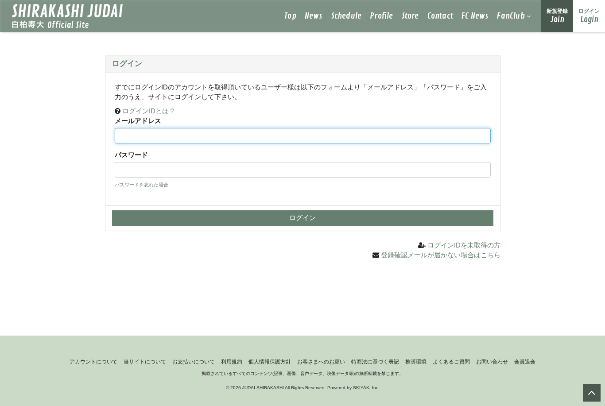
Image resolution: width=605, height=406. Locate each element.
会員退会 (524, 362)
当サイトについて (145, 362)
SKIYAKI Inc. (366, 387)
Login (589, 16)
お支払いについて (193, 362)
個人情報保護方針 (269, 362)
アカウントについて (93, 362)
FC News (475, 16)
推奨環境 (416, 362)
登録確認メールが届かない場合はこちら (440, 255)
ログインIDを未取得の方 (463, 245)
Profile (381, 16)
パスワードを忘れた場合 (141, 184)
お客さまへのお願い (321, 362)
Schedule (346, 16)
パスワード (131, 155)
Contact (440, 16)
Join (557, 16)
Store (410, 16)
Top (290, 16)
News (314, 16)
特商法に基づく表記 (375, 362)
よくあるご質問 (451, 362)
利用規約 (231, 362)
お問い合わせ (492, 362)
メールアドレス (138, 120)
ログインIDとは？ (148, 111)
